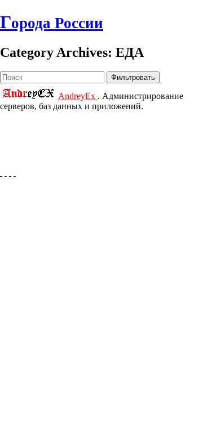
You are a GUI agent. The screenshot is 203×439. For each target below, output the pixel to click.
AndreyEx (78, 96)
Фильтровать (133, 77)
